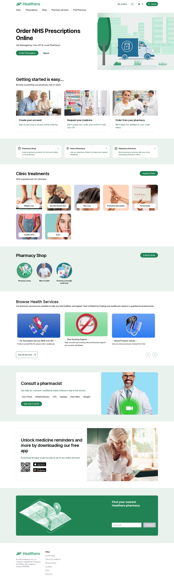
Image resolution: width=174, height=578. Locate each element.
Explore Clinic (149, 173)
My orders (122, 4)
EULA (47, 570)
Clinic (18, 10)
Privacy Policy (50, 563)
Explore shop (149, 255)
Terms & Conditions (52, 559)
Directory (49, 574)
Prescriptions (31, 10)
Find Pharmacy (79, 10)
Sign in (46, 53)
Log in (153, 4)
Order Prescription (27, 53)
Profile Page (50, 556)
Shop (44, 10)
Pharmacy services (59, 10)
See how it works (31, 404)
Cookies (48, 567)
